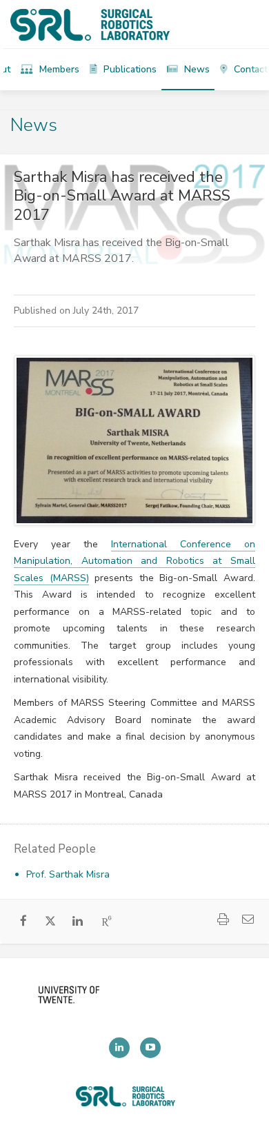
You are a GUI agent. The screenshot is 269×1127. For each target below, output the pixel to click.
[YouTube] (150, 1047)
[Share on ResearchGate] (107, 921)
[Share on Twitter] (50, 923)
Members (58, 69)
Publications (129, 69)
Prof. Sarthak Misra (68, 874)
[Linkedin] (119, 1047)
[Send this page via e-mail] (248, 920)
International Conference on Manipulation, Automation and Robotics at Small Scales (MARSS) (134, 561)
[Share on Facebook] (23, 921)
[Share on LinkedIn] (77, 921)
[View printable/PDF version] (223, 920)
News (195, 69)
